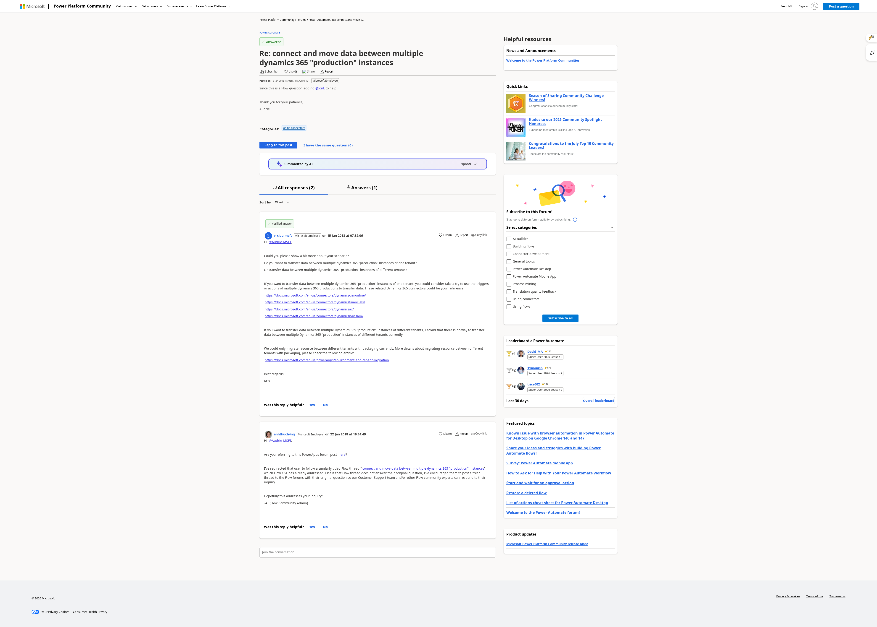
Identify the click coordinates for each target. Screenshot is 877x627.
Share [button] (311, 71)
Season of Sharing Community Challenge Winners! (566, 98)
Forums (301, 20)
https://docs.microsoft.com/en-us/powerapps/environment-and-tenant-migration (327, 360)
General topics (524, 261)
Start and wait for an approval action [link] (540, 482)
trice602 (533, 384)
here (342, 454)
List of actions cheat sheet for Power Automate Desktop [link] (557, 502)
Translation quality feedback (534, 292)
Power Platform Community (82, 6)
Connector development (531, 254)
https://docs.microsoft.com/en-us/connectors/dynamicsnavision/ (314, 316)
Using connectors (294, 128)
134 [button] (546, 384)
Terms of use (814, 596)
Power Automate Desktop (532, 269)
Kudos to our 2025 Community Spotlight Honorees (565, 122)
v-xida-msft (283, 235)
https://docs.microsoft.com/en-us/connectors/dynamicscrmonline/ (315, 295)
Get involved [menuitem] (124, 6)
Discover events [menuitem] (177, 6)
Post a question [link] (841, 6)
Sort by (265, 202)
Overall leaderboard (598, 400)
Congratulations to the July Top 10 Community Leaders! (571, 146)
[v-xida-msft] (268, 235)
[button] (786, 6)
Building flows (523, 246)
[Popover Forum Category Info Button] (575, 219)
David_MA (535, 351)
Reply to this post (278, 145)
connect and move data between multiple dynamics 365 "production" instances (423, 468)
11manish (535, 368)
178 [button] (549, 367)
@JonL (320, 88)
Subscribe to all (560, 318)
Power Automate (319, 20)
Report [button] (329, 71)
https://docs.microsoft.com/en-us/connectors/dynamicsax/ (309, 309)
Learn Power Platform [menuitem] (211, 6)
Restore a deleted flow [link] (526, 492)
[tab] (293, 190)
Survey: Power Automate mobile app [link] (539, 463)
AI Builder (520, 239)
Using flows (521, 307)
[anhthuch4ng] (268, 434)
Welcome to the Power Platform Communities (542, 60)
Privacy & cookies (788, 596)
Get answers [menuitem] (150, 6)
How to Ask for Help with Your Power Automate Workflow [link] (558, 473)
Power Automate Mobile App (534, 276)
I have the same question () (328, 145)
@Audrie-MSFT (280, 242)
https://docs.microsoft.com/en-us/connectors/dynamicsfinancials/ (315, 302)
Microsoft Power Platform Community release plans (547, 544)
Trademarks (837, 596)
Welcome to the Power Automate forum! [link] (543, 512)
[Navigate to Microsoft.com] (32, 6)
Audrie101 (304, 80)
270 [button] (549, 351)
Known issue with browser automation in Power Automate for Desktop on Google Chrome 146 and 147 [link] (560, 436)
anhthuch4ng (284, 434)
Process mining (524, 284)
